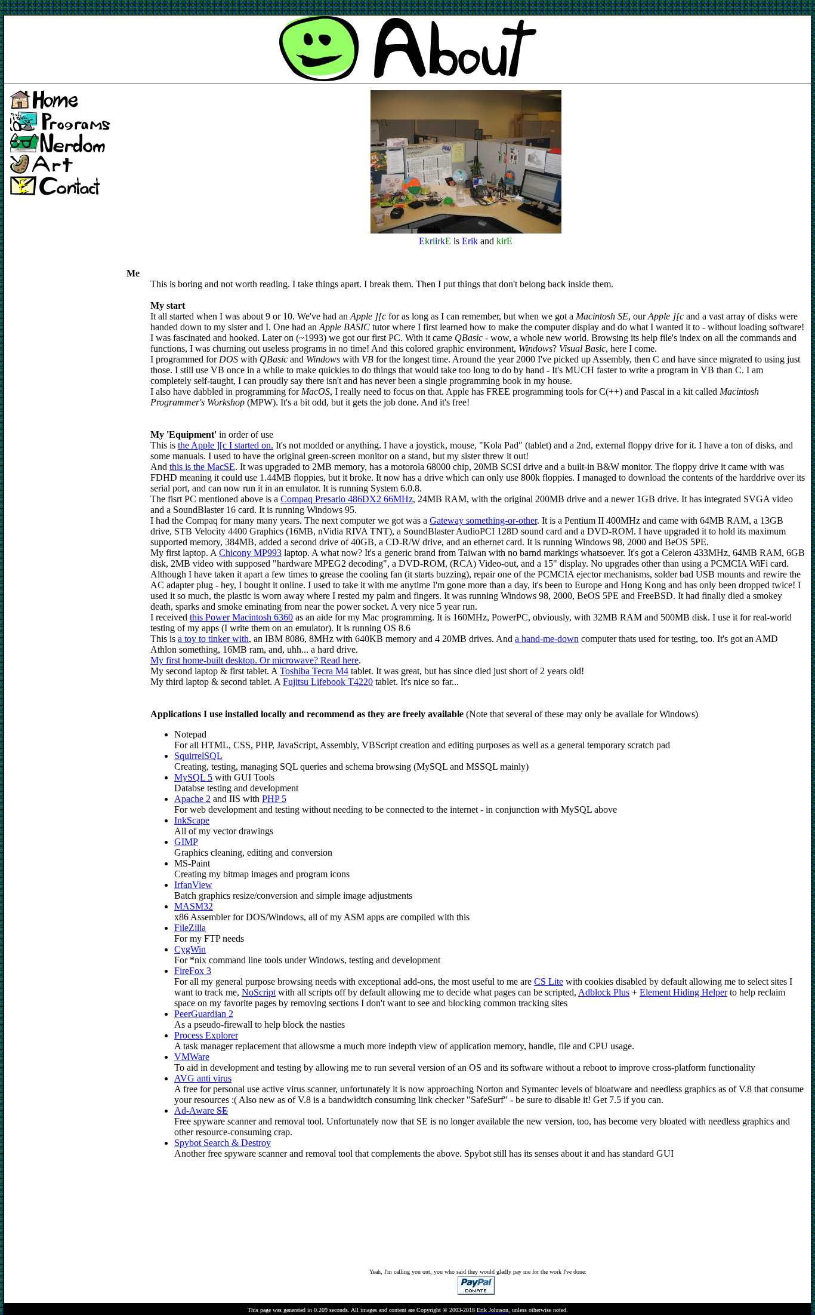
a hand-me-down (547, 639)
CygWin (190, 949)
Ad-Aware (201, 1110)
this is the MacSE (202, 467)
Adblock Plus (603, 992)
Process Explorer (206, 1035)
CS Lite (548, 981)
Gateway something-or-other (483, 520)
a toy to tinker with (213, 639)
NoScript (259, 992)
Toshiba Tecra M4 (314, 671)
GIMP (186, 842)
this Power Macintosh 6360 (241, 617)
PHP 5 (274, 799)
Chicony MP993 (250, 553)
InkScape (191, 820)
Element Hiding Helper (683, 992)
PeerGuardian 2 (203, 1014)
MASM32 (193, 906)
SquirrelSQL (198, 756)
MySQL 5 (193, 777)
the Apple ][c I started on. (225, 445)
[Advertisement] (221, 8)
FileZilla (190, 928)
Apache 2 (192, 799)
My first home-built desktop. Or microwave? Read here (254, 660)
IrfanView (193, 885)
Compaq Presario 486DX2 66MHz (346, 499)
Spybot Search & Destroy (222, 1143)
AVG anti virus (202, 1078)
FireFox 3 (192, 971)
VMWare (191, 1057)
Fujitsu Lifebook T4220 (328, 682)
